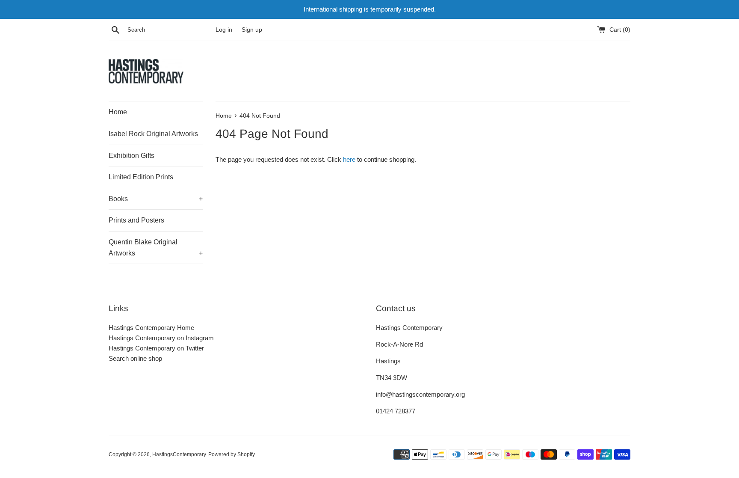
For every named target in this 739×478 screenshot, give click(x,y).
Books (156, 198)
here (349, 159)
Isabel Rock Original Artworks (153, 133)
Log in (224, 30)
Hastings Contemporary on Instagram (161, 337)
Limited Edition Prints (141, 177)
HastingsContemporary (179, 454)
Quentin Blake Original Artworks (156, 247)
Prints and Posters (136, 220)
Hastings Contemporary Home (151, 327)
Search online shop (135, 358)
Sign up (252, 30)
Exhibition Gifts (131, 155)
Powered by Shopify (231, 454)
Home (118, 112)
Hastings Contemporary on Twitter (156, 348)
